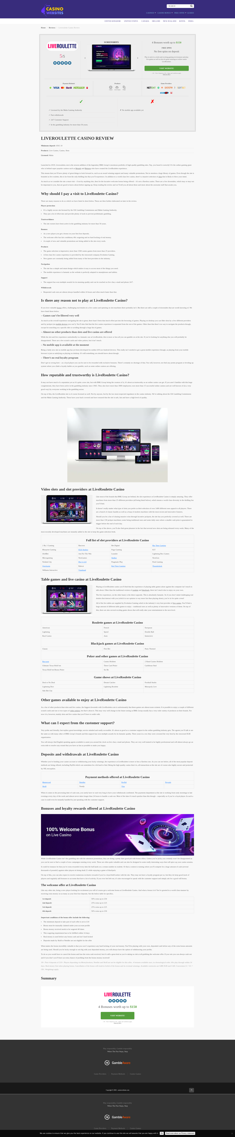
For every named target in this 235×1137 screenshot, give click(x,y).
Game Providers (100, 1074)
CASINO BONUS (164, 13)
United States (131, 21)
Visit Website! (166, 68)
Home (43, 28)
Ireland (156, 21)
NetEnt (114, 558)
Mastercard (46, 782)
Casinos (150, 13)
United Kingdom (113, 21)
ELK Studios (83, 550)
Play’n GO (82, 562)
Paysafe (168, 782)
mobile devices (61, 324)
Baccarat (45, 662)
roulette (135, 590)
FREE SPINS (179, 13)
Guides (190, 13)
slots (160, 177)
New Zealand (169, 21)
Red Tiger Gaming (118, 566)
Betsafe (78, 168)
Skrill (44, 786)
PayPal (124, 782)
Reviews (52, 28)
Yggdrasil (82, 570)
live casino (177, 603)
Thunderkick (157, 566)
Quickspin (46, 566)
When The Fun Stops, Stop (117, 1051)
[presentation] (85, 57)
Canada (145, 21)
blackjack (145, 590)
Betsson (88, 168)
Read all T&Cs (166, 74)
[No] (232, 1133)
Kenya (182, 21)
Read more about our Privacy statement (180, 1133)
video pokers (75, 711)
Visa (123, 786)
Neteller (82, 782)
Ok (162, 1133)
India (191, 21)
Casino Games (135, 1074)
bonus (59, 308)
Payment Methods (118, 1074)
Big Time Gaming (159, 546)
